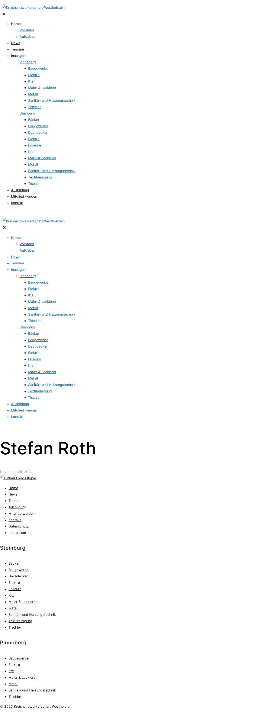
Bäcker (14, 563)
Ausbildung (17, 507)
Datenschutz (19, 526)
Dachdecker (18, 576)
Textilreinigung (20, 621)
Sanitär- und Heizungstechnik (32, 614)
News (13, 494)
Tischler (15, 627)
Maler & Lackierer (23, 602)
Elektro (14, 582)
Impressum (17, 532)
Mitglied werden (22, 513)
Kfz (11, 595)
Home (13, 488)
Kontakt (15, 520)
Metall (13, 608)
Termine (15, 501)
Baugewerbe (19, 570)
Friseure (15, 589)
